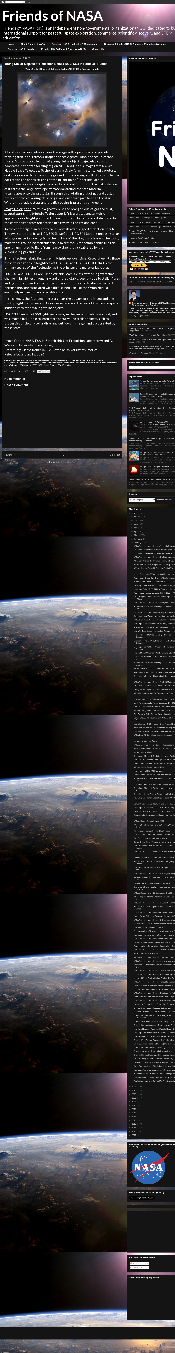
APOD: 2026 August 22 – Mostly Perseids (147, 335)
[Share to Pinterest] (49, 371)
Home (11, 44)
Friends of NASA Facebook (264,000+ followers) (149, 213)
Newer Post (9, 455)
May (136, 528)
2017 (134, 1116)
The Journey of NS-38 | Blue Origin (149, 771)
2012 (134, 1135)
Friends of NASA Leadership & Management (74, 44)
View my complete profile (139, 316)
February (138, 539)
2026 (134, 513)
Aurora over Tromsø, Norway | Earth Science (153, 831)
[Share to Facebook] (46, 371)
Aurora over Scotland (143, 752)
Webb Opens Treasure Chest (141, 353)
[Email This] (38, 371)
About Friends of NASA (33, 44)
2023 (134, 1094)
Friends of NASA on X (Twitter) (142, 238)
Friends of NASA (52, 15)
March (137, 535)
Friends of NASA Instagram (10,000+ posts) (148, 218)
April (136, 531)
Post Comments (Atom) (67, 462)
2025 (134, 1087)
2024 (134, 1090)
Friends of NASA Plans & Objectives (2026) (63, 49)
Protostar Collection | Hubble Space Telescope (154, 731)
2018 (134, 1113)
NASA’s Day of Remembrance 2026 (149, 821)
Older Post (115, 455)
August (137, 516)
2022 (134, 1098)
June (136, 524)
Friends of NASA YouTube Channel (144, 242)
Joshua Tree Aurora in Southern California (152, 883)
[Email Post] (34, 371)
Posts (134, 1263)
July (136, 520)
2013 (134, 1131)
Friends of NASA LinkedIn (21, 49)
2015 (134, 1124)
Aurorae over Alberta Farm (145, 741)
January (138, 543)
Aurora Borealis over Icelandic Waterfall (157, 381)
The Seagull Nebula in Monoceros (148, 927)
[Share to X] (44, 371)
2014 (134, 1128)
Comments (137, 1268)
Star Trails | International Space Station (150, 838)
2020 (134, 1105)
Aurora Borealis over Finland (146, 953)
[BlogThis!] (41, 371)
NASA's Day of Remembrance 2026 (149, 767)
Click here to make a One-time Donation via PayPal (151, 282)
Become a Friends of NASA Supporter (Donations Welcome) (135, 44)
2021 (134, 1101)
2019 (134, 1109)
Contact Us (98, 49)
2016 (134, 1120)
